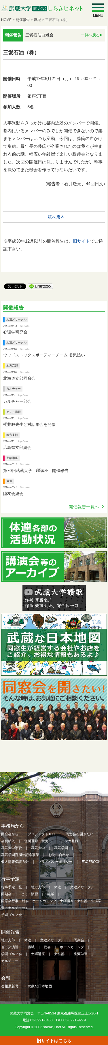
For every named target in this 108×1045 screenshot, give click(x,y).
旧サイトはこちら (54, 1040)
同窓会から (9, 834)
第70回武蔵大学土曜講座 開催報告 (35, 470)
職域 (37, 20)
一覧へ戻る (90, 35)
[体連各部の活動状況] (54, 544)
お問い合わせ (58, 855)
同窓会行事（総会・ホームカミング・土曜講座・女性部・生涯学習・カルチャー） (51, 904)
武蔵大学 (38, 848)
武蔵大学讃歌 (11, 848)
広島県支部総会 (17, 447)
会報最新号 (9, 986)
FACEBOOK (91, 862)
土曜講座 (12, 458)
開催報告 (23, 20)
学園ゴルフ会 (11, 915)
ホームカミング (72, 947)
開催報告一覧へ (84, 506)
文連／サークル (16, 319)
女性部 (59, 954)
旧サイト (81, 241)
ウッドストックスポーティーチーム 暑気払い (44, 355)
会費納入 (8, 841)
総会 (47, 947)
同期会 (6, 894)
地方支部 (12, 365)
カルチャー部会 (17, 401)
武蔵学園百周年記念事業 (20, 855)
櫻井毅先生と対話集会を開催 (29, 424)
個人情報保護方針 (15, 862)
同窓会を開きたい (79, 834)
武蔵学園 (61, 848)
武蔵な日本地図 (40, 986)
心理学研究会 (15, 332)
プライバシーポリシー (55, 862)
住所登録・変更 (36, 841)
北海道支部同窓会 (19, 378)
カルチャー (13, 388)
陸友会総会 (13, 493)
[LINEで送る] (40, 286)
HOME (6, 20)
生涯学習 (81, 954)
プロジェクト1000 (42, 834)
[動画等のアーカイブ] (54, 578)
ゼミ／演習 (13, 411)
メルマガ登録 (68, 841)
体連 (9, 481)
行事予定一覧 (11, 887)
